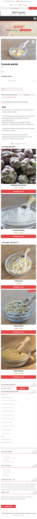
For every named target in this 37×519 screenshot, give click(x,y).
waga (3, 79)
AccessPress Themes (18, 515)
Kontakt (7, 475)
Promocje (7, 474)
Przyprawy (14, 30)
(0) (21, 5)
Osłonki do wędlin (8, 415)
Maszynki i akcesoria (9, 426)
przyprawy (13, 97)
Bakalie (3, 436)
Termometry (6, 433)
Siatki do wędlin (7, 422)
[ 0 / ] (14, 5)
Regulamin (7, 470)
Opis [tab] (2, 102)
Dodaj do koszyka (15, 89)
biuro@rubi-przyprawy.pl (24, 1)
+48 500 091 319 (9, 1)
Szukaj (22, 388)
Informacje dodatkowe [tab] (13, 102)
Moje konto (8, 472)
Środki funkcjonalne (8, 418)
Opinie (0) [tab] (25, 102)
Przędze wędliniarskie (9, 404)
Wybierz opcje (18, 191)
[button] (33, 41)
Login (25, 5)
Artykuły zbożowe (6, 439)
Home (8, 30)
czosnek (32, 94)
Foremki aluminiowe (8, 411)
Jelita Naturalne (7, 429)
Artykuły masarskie (6, 397)
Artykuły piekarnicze (7, 442)
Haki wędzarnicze (8, 407)
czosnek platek (5, 97)
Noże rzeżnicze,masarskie (10, 400)
